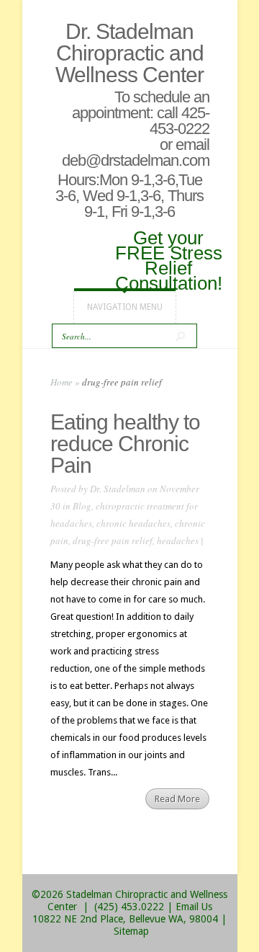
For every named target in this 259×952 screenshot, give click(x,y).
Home (61, 381)
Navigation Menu (125, 307)
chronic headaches (133, 523)
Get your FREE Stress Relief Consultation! (168, 259)
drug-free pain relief (113, 540)
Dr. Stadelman (117, 488)
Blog (82, 505)
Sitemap (131, 931)
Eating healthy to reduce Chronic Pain (125, 443)
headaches (178, 540)
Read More (177, 798)
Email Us (194, 906)
